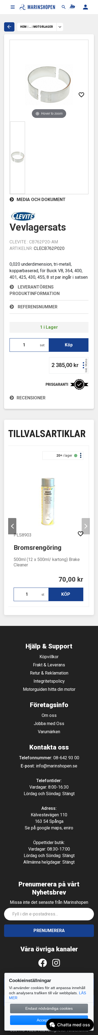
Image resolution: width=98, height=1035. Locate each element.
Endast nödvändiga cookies (49, 1008)
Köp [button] (69, 344)
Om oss (49, 715)
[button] (12, 7)
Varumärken (49, 731)
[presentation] (12, 526)
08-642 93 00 (66, 757)
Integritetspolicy (49, 681)
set (42, 345)
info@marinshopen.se (56, 766)
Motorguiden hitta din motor (49, 689)
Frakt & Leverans (49, 664)
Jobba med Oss (49, 723)
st (42, 594)
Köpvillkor (49, 656)
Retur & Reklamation (49, 673)
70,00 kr (71, 579)
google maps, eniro (55, 827)
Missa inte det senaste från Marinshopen (49, 902)
